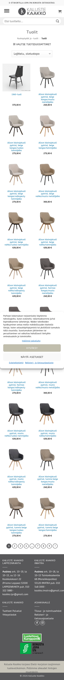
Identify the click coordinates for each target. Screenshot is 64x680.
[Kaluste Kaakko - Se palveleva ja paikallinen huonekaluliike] (32, 11)
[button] (60, 11)
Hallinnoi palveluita (31, 341)
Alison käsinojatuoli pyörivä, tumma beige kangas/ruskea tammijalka (16, 529)
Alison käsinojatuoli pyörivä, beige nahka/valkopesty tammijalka (16, 289)
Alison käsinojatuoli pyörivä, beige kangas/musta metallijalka (48, 98)
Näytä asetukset (32, 357)
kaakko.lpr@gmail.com (15, 594)
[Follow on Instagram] (42, 622)
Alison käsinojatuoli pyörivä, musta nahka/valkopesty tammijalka (16, 481)
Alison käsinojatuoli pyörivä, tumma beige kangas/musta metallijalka (47, 481)
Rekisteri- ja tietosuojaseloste (39, 363)
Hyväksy (32, 348)
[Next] (55, 546)
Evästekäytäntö (16, 363)
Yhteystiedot (9, 614)
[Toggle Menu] (6, 11)
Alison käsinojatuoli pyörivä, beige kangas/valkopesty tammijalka (16, 195)
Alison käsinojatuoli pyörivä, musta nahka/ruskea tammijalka (16, 433)
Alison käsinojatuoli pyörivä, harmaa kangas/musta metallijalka (48, 289)
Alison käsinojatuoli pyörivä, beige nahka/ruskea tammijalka (16, 242)
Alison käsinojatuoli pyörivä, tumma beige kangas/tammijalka (47, 527)
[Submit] (57, 21)
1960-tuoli (16, 94)
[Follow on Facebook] (37, 622)
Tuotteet (7, 611)
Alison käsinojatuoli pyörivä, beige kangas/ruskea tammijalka (16, 147)
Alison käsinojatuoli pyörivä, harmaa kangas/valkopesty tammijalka (16, 386)
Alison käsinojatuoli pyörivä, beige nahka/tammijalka (48, 242)
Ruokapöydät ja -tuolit (27, 38)
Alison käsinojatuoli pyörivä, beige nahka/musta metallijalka (48, 194)
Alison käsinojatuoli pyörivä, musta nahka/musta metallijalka (48, 385)
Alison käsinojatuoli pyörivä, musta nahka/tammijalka (48, 433)
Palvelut (17, 611)
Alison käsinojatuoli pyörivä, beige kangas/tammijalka (48, 145)
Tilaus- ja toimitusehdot (48, 611)
